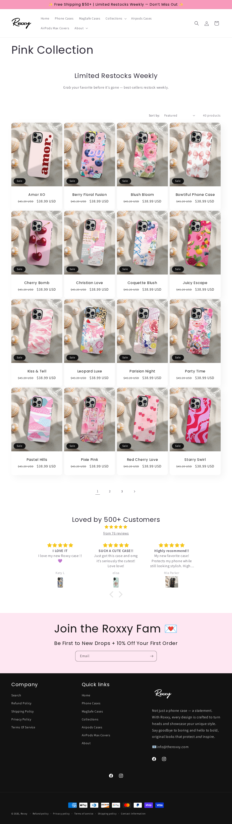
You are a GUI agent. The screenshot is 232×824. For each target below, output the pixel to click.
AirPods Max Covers (96, 735)
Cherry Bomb (37, 283)
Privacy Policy (21, 719)
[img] (116, 527)
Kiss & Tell (36, 371)
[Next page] (134, 491)
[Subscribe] (152, 656)
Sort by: (154, 115)
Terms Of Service (23, 727)
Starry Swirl (195, 459)
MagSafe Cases (92, 711)
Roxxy (24, 813)
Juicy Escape (195, 283)
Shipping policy (107, 813)
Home (86, 695)
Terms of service (83, 813)
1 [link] (98, 491)
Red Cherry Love (142, 459)
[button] (115, 18)
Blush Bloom (142, 194)
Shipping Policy (22, 711)
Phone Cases (91, 703)
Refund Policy (21, 703)
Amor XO (36, 194)
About (86, 743)
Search (16, 695)
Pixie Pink (89, 459)
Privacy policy (61, 813)
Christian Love (89, 283)
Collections (90, 719)
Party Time (195, 371)
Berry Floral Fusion (89, 194)
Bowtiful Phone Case (195, 194)
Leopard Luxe (89, 371)
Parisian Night (142, 371)
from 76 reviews (116, 533)
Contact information (133, 813)
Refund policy (41, 813)
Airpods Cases (92, 727)
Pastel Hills (37, 459)
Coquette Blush (142, 283)
